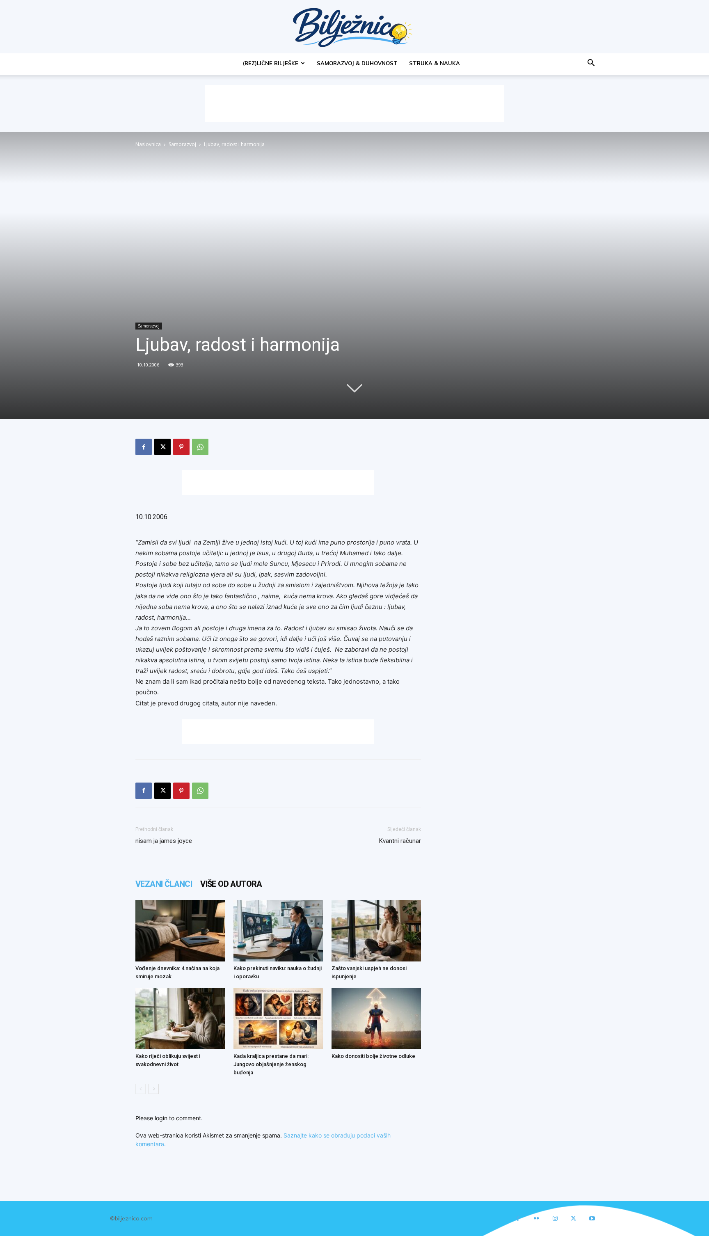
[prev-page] (140, 1089)
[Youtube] (592, 1218)
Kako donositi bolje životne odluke (373, 1056)
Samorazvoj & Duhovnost (357, 63)
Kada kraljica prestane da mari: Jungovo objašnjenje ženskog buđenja (271, 1064)
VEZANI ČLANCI (163, 884)
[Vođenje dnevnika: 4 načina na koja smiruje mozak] (180, 930)
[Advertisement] (354, 103)
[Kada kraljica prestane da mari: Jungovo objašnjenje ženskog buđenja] (278, 1018)
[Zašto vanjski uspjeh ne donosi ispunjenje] (376, 930)
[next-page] (154, 1089)
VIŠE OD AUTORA (231, 884)
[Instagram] (555, 1218)
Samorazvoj (182, 144)
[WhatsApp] (200, 447)
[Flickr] (536, 1218)
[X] (162, 447)
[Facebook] (143, 447)
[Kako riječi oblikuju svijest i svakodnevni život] (180, 1018)
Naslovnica (148, 144)
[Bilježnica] (354, 27)
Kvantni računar (400, 841)
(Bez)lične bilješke (270, 63)
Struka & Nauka (434, 63)
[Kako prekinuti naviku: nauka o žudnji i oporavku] (278, 930)
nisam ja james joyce (163, 841)
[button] (591, 64)
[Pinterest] (181, 447)
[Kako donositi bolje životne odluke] (376, 1018)
